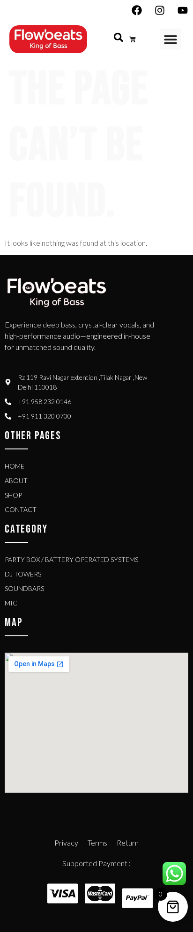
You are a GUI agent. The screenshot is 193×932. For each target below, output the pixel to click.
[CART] (132, 39)
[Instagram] (159, 10)
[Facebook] (136, 10)
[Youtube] (182, 10)
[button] (170, 39)
